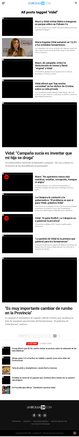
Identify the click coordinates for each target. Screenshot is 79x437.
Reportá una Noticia (59, 421)
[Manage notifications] (74, 433)
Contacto (27, 421)
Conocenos (16, 421)
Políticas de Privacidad (40, 424)
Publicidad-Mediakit (41, 421)
